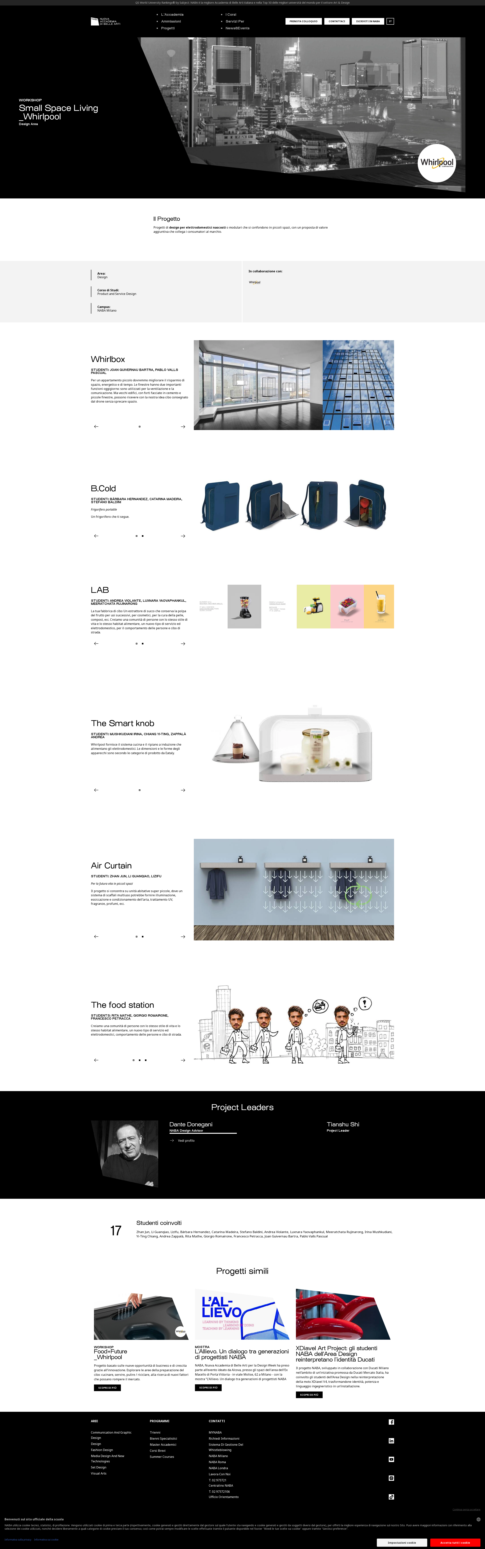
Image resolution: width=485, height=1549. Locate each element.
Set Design (98, 1467)
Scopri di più (107, 1387)
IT (390, 21)
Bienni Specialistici (163, 1438)
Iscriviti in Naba (368, 21)
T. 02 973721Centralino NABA (221, 1483)
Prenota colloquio (304, 21)
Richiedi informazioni (224, 1438)
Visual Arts (98, 1473)
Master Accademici (163, 1444)
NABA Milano (218, 1456)
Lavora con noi (220, 1474)
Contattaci (337, 21)
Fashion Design (102, 1450)
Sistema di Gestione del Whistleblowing (226, 1447)
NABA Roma (217, 1462)
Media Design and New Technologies (107, 1458)
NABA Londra (218, 1468)
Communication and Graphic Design (111, 1435)
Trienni (155, 1432)
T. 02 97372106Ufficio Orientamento (224, 1494)
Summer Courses (162, 1457)
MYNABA (215, 1432)
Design (96, 1444)
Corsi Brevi (158, 1451)
